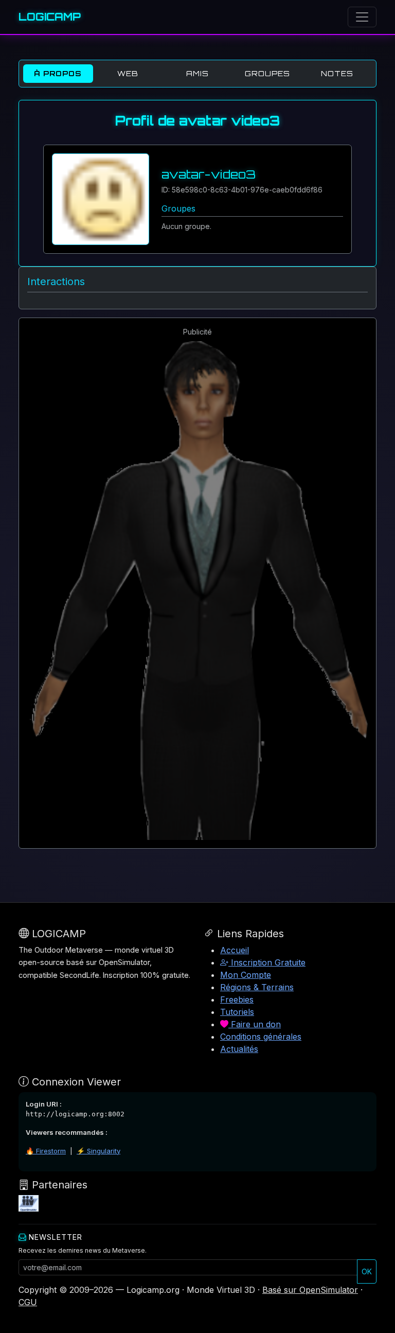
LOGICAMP (50, 16)
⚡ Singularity (98, 1151)
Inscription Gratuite (267, 962)
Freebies (237, 999)
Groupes (267, 73)
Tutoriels (237, 1012)
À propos (58, 73)
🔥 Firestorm (46, 1151)
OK (367, 1271)
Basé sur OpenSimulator (310, 1290)
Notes (337, 73)
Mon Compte (245, 975)
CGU (28, 1302)
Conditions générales (260, 1036)
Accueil (234, 950)
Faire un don (254, 1024)
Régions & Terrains (257, 987)
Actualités (239, 1049)
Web (127, 73)
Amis (197, 73)
